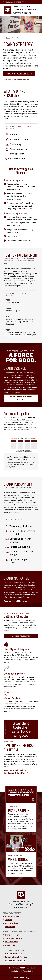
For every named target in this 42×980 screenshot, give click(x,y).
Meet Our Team (12, 923)
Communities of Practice (16, 957)
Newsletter (10, 926)
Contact (8, 919)
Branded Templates (13, 953)
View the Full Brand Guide (19, 74)
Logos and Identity (13, 938)
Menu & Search (20, 978)
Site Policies (15, 971)
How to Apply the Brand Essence (21, 398)
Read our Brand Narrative (15, 601)
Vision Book (17, 859)
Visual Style (11, 698)
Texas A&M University (13, 2)
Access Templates (21, 636)
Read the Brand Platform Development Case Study (15, 771)
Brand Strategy (12, 935)
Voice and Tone (13, 673)
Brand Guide (17, 810)
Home (8, 38)
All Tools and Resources (15, 960)
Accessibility (28, 971)
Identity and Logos (15, 649)
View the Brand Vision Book (16, 79)
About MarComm (12, 916)
